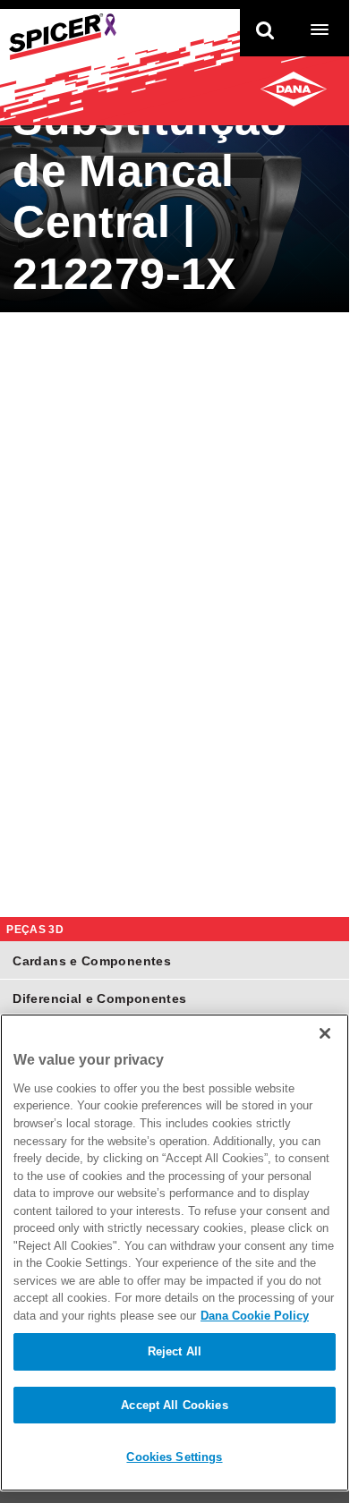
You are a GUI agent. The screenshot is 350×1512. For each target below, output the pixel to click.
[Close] (325, 1033)
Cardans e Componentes (92, 961)
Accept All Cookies (174, 1405)
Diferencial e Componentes (99, 998)
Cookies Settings (174, 1457)
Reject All (174, 1351)
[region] (174, 1252)
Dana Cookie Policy (255, 1315)
